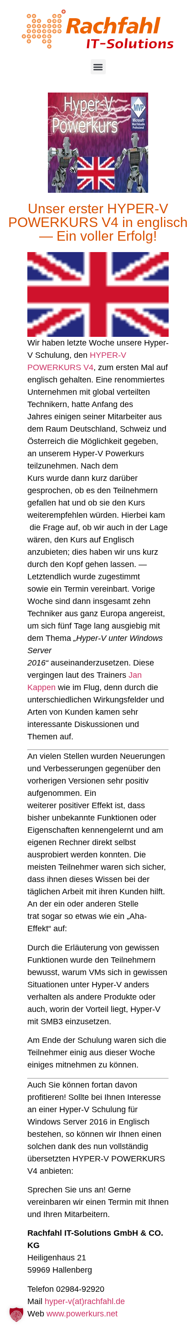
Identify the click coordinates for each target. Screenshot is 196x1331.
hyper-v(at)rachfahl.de (85, 1301)
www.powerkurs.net (82, 1313)
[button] (98, 66)
